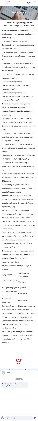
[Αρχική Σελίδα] (19, 364)
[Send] (35, 417)
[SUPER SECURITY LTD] (8, 3)
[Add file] (2, 417)
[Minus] (35, 373)
